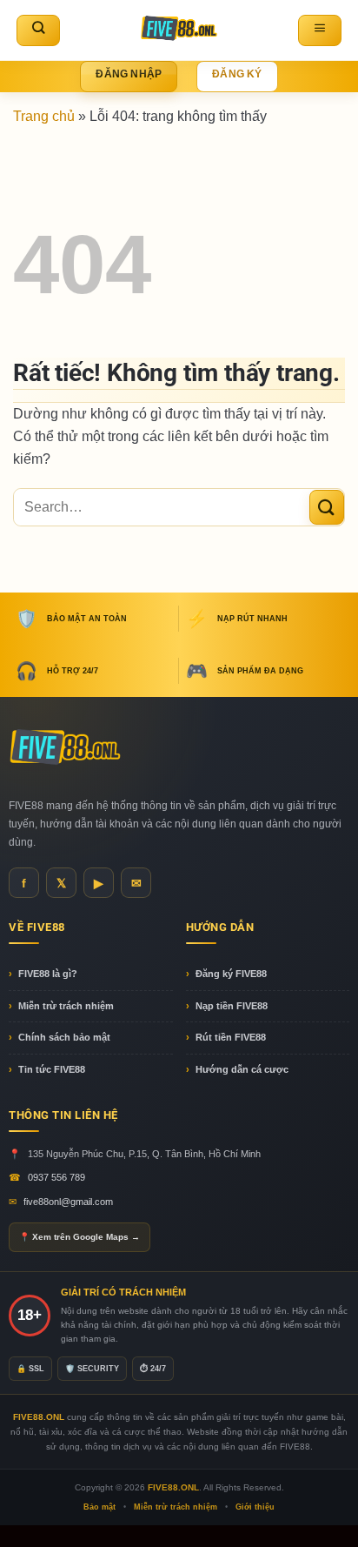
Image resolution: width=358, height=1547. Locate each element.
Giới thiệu (255, 1507)
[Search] (38, 30)
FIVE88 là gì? (47, 973)
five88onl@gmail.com (68, 1201)
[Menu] (319, 30)
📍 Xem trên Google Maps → (79, 1237)
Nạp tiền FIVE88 (232, 1006)
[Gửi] (326, 507)
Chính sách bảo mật (64, 1037)
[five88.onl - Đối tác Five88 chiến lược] (179, 30)
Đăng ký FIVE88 (231, 973)
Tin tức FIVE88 (51, 1069)
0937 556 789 (56, 1177)
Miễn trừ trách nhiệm (66, 1006)
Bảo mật (99, 1507)
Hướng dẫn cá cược (242, 1069)
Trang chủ (44, 116)
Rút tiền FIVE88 (231, 1037)
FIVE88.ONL (173, 1487)
